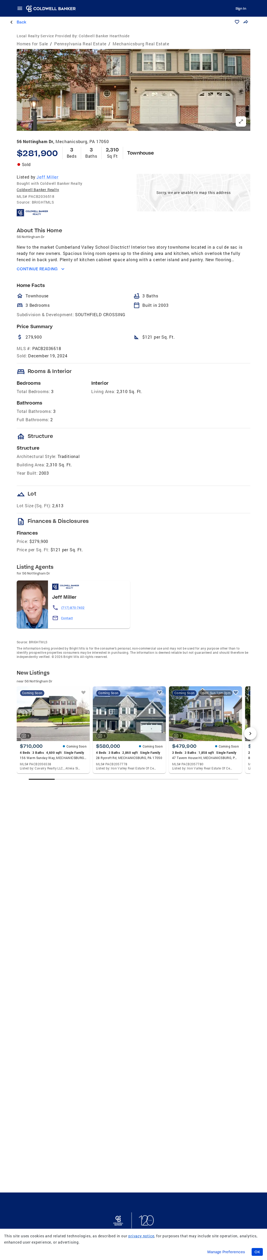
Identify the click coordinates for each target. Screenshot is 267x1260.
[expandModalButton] (241, 121)
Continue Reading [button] (37, 268)
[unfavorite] (83, 692)
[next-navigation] (250, 733)
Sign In (240, 8)
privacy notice (141, 1235)
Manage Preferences (226, 1252)
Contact (67, 618)
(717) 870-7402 (73, 607)
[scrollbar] (134, 779)
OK (257, 1252)
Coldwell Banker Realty (38, 189)
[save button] (237, 22)
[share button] (245, 22)
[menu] (21, 8)
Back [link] (21, 22)
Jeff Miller (48, 177)
